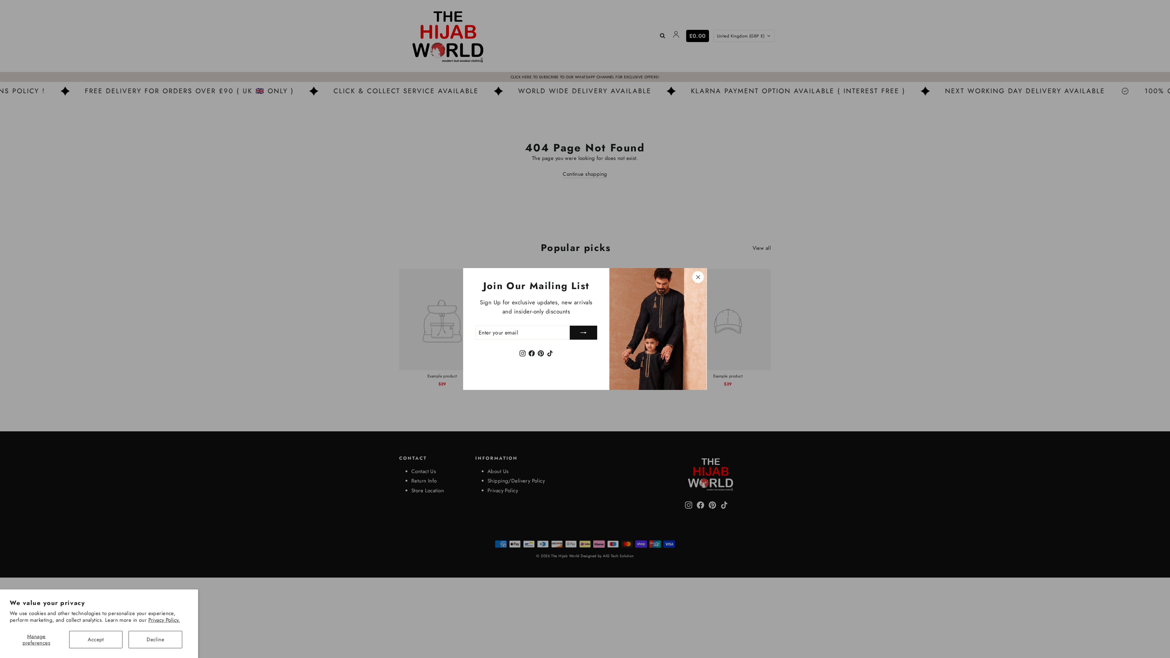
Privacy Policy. (164, 620)
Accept (96, 639)
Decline (155, 639)
